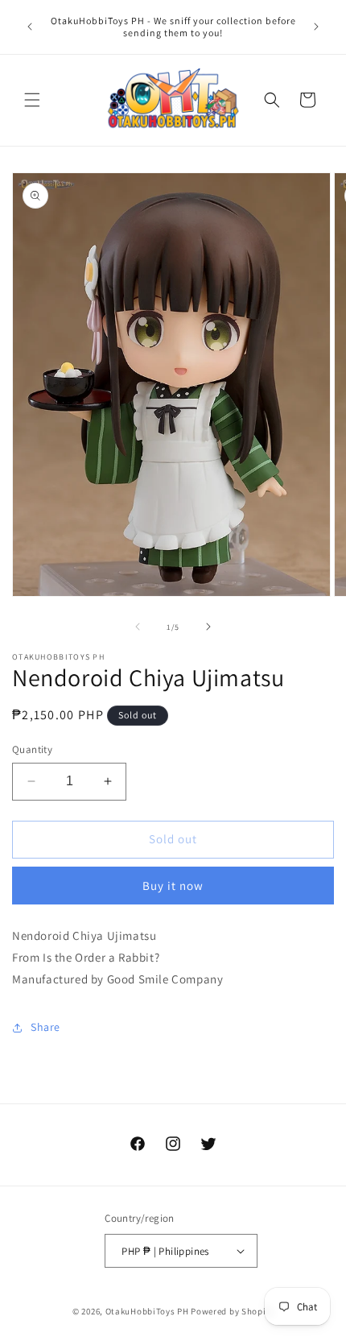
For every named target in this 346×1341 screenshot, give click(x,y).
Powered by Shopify (232, 1311)
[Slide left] (137, 626)
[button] (32, 100)
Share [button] (45, 1027)
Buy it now (173, 885)
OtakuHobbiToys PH (147, 1311)
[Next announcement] (316, 26)
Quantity (32, 749)
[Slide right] (208, 626)
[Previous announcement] (29, 26)
